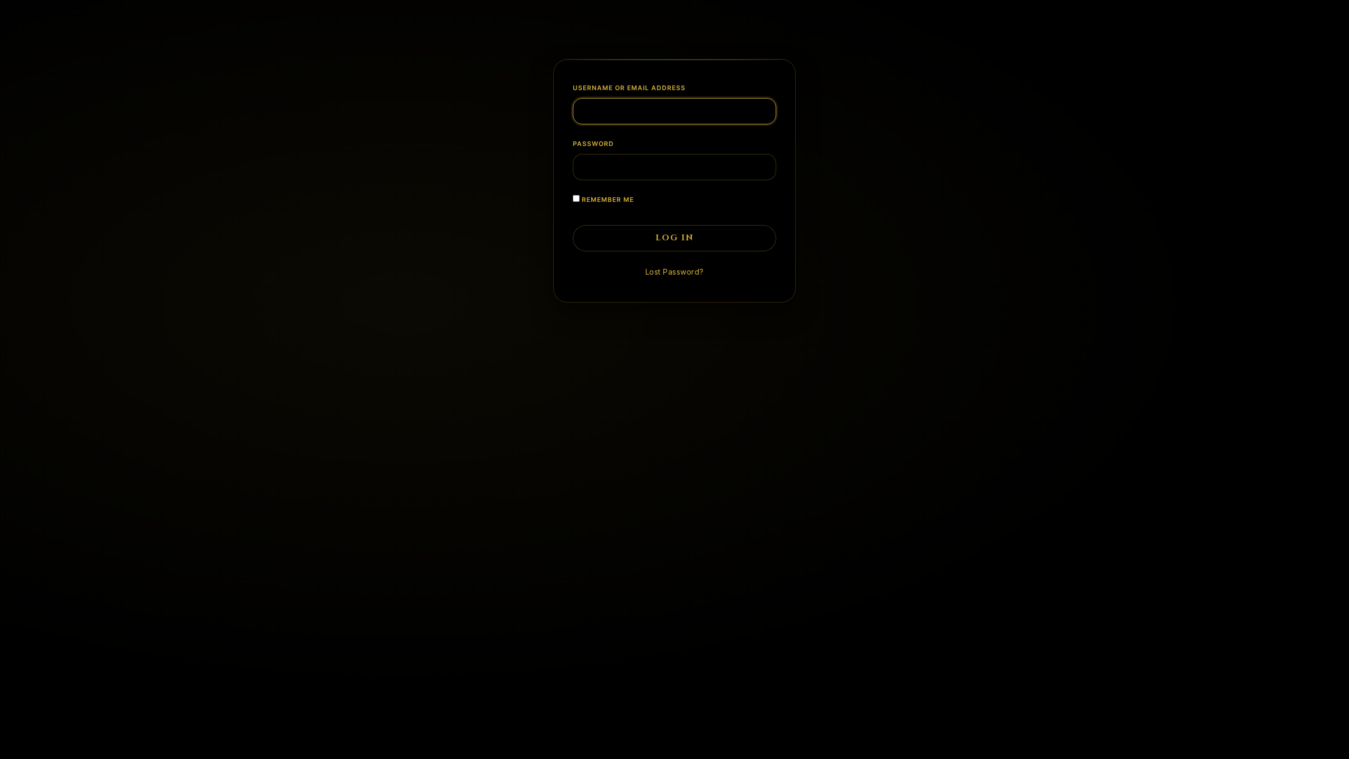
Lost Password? (675, 271)
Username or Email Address (629, 88)
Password (593, 144)
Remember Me (607, 199)
